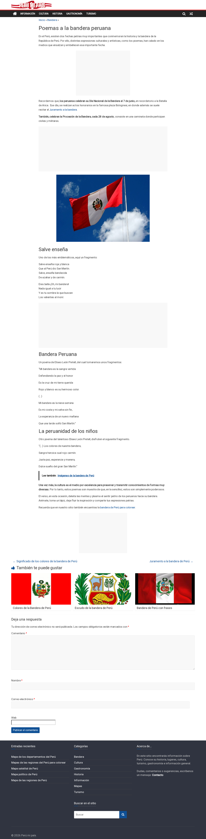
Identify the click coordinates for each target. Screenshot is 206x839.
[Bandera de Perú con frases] (165, 575)
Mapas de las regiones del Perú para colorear (38, 762)
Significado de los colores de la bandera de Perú (45, 561)
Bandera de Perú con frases (154, 608)
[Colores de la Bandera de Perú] (41, 575)
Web (13, 717)
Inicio (42, 20)
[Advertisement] (103, 73)
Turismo (91, 13)
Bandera (52, 20)
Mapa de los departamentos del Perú (33, 756)
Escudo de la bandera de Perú (93, 608)
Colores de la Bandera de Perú (32, 608)
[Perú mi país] (15, 13)
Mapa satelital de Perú (24, 768)
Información (27, 13)
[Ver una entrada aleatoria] (191, 13)
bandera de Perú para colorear (117, 507)
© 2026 (16, 835)
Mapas (78, 786)
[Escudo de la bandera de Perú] (103, 575)
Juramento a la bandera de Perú (171, 561)
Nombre (17, 680)
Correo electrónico (23, 699)
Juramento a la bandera (63, 109)
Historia (57, 13)
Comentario (19, 633)
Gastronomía (74, 13)
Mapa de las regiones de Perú (29, 780)
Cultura (44, 13)
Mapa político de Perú (24, 774)
